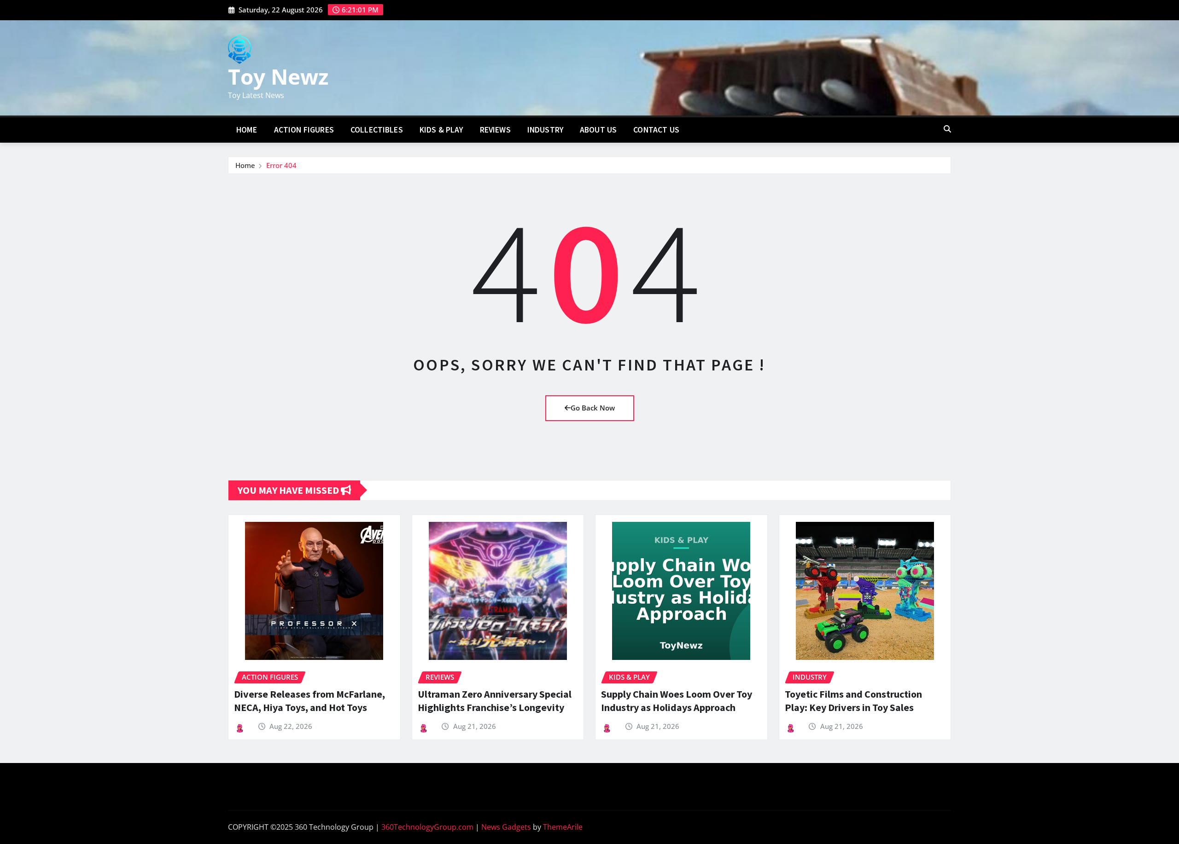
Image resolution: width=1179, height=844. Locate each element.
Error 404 (281, 165)
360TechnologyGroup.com (427, 827)
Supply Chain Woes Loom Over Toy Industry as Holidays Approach (676, 701)
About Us (598, 130)
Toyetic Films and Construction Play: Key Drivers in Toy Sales (853, 701)
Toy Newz (278, 76)
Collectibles (376, 130)
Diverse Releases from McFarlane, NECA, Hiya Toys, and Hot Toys (309, 701)
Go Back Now (593, 407)
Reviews (495, 130)
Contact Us (656, 130)
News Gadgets (506, 827)
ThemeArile (563, 827)
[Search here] (947, 129)
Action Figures (304, 130)
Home (246, 130)
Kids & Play (441, 130)
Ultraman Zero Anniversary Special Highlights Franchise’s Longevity (495, 701)
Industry (545, 130)
